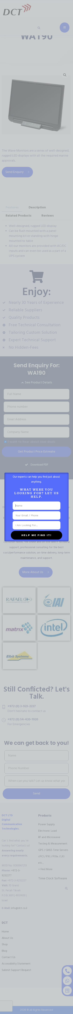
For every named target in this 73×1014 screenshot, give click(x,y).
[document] (36, 507)
